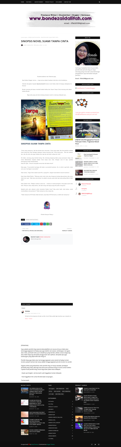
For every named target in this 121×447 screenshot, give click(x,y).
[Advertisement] (47, 60)
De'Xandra (61, 401)
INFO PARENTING (66, 391)
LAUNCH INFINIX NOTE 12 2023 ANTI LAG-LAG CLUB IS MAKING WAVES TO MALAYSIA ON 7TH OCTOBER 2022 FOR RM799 (91, 427)
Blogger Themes (51, 444)
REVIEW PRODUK (61, 425)
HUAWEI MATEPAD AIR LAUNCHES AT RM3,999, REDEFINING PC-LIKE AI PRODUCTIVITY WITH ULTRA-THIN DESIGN (37, 403)
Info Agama (51, 388)
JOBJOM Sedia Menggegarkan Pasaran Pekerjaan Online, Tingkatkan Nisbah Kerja (87, 142)
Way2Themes (34, 444)
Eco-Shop (61, 404)
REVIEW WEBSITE (61, 436)
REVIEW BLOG (61, 412)
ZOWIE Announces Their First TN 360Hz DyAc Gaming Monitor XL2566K (91, 409)
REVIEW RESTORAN (61, 428)
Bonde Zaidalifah (28, 45)
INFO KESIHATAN (60, 388)
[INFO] (87, 130)
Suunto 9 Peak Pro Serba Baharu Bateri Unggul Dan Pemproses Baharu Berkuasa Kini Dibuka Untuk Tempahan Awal (91, 399)
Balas (26, 318)
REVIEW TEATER (61, 433)
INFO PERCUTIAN (59, 394)
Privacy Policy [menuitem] (49, 2)
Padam (30, 318)
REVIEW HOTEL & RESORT (61, 422)
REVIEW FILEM (61, 414)
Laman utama (24, 37)
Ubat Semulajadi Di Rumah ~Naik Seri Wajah (91, 155)
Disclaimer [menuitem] (59, 2)
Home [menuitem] (22, 2)
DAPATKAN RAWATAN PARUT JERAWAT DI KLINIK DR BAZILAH (37, 413)
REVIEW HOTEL (61, 420)
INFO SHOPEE (57, 391)
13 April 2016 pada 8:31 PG (33, 313)
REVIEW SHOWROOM (61, 430)
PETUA (50, 391)
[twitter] (95, 444)
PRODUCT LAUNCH (61, 406)
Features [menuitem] (28, 2)
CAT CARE (51, 394)
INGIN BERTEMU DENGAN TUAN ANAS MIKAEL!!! (90, 171)
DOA (67, 388)
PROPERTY (61, 409)
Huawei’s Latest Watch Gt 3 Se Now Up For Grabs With (91, 389)
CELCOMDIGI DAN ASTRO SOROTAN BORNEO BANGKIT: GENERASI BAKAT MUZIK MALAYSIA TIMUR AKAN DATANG (37, 391)
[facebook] (91, 444)
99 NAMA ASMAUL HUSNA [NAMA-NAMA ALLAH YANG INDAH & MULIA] (91, 163)
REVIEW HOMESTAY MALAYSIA (61, 417)
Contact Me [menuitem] (67, 2)
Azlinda (27, 311)
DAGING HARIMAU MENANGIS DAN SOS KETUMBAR (37, 430)
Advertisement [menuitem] (39, 2)
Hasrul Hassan (86, 184)
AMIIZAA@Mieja (86, 193)
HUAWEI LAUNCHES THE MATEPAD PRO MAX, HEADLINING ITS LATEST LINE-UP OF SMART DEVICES (37, 422)
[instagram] (98, 444)
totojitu (84, 189)
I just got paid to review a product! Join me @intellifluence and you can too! (87, 113)
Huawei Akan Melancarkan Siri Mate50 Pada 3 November (92, 417)
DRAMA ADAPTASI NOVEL (34, 37)
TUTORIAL (61, 438)
